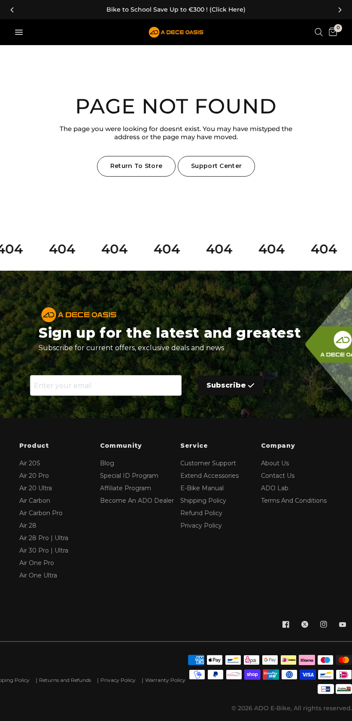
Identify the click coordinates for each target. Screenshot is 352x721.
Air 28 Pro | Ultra (43, 538)
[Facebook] (285, 624)
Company (278, 445)
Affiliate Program (125, 488)
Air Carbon (34, 500)
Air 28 (27, 525)
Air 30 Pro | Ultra (43, 550)
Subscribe (226, 385)
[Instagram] (323, 624)
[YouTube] (342, 624)
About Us (275, 463)
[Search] (319, 32)
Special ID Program (129, 476)
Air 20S (29, 463)
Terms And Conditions (294, 500)
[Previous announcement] (12, 10)
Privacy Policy (201, 525)
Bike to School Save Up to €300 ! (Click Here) (176, 9)
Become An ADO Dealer (137, 500)
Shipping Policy (203, 500)
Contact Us (277, 476)
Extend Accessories (209, 476)
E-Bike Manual (202, 488)
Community (121, 445)
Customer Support (208, 463)
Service (194, 445)
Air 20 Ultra (35, 488)
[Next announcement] (340, 10)
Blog (107, 463)
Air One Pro (36, 563)
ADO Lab (274, 488)
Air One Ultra (38, 575)
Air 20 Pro (34, 476)
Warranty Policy (165, 680)
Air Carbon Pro (41, 513)
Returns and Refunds (65, 680)
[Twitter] (304, 624)
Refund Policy (201, 513)
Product (34, 445)
